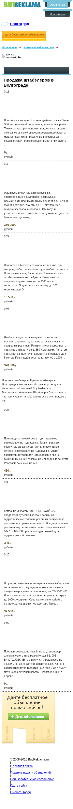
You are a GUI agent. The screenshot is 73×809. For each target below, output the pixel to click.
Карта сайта (18, 785)
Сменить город (20, 792)
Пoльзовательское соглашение (32, 779)
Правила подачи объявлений (30, 772)
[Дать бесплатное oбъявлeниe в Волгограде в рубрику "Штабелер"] (24, 36)
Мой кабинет (57, 14)
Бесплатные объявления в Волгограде (22, 4)
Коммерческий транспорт (39, 47)
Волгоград (19, 24)
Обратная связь (21, 766)
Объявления (57, 4)
